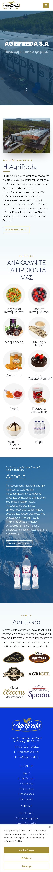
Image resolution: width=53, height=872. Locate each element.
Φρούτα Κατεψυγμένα (39, 310)
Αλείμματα (14, 375)
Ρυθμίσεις (26, 858)
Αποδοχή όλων (26, 850)
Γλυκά (14, 409)
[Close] (50, 827)
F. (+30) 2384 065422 (26, 751)
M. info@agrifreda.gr (27, 757)
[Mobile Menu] (46, 5)
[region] (26, 848)
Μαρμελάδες (14, 342)
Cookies (18, 841)
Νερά (39, 442)
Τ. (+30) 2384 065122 (27, 746)
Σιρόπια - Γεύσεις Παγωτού (14, 445)
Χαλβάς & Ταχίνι (39, 343)
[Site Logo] (11, 5)
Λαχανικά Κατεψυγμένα (14, 310)
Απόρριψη (27, 866)
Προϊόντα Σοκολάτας (39, 410)
